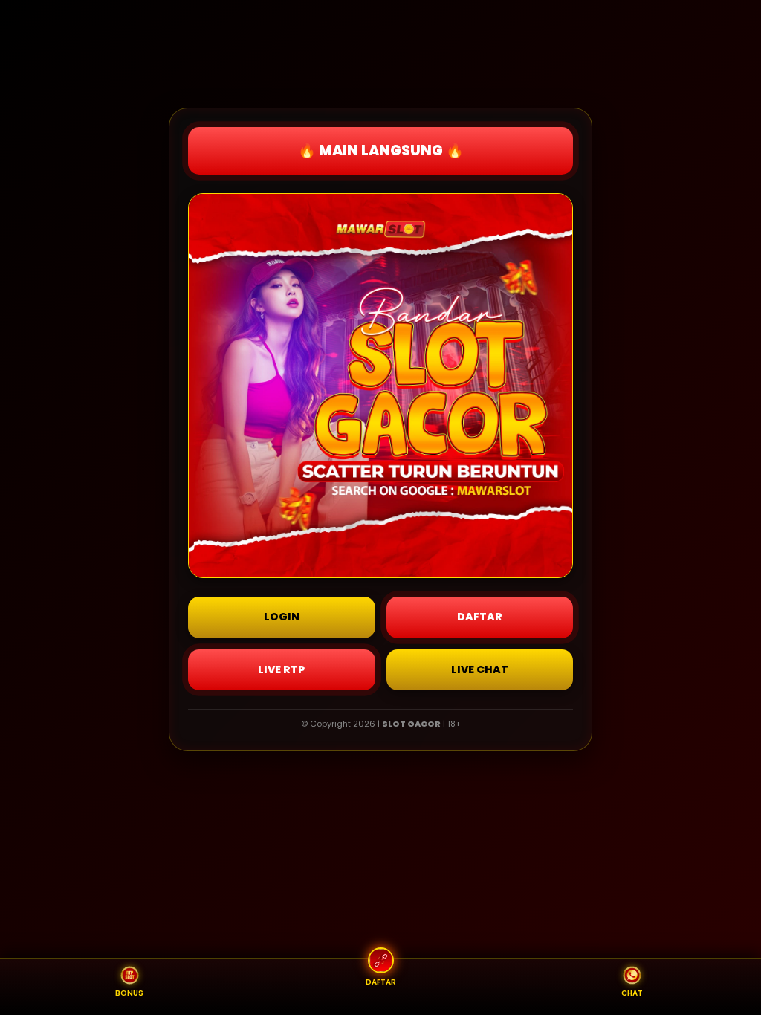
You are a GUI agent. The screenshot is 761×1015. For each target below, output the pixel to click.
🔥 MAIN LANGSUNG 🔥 (381, 150)
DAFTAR (479, 616)
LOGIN (281, 616)
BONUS (129, 993)
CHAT (632, 993)
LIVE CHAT (479, 669)
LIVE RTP (281, 669)
